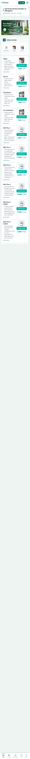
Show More (6, 72)
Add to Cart (21, 65)
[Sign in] (27, 2)
